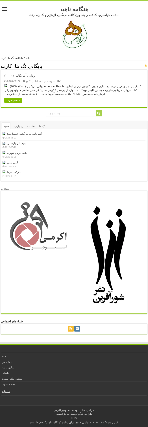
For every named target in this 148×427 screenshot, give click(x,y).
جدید (6, 126)
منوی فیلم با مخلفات (44, 81)
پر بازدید (18, 126)
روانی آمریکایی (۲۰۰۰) (19, 75)
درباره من (6, 361)
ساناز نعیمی (63, 413)
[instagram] (77, 329)
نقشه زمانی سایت (11, 378)
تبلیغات (5, 373)
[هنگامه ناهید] (74, 34)
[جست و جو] (99, 113)
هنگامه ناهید (74, 9)
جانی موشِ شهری (17, 152)
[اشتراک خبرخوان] (146, 65)
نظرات (31, 126)
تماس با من (7, 367)
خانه (28, 57)
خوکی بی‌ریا (14, 172)
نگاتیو (28, 81)
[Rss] (71, 329)
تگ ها (42, 126)
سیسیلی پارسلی (16, 143)
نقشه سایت (8, 384)
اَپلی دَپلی (12, 162)
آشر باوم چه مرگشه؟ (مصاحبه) (24, 133)
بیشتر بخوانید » (13, 100)
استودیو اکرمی (62, 410)
